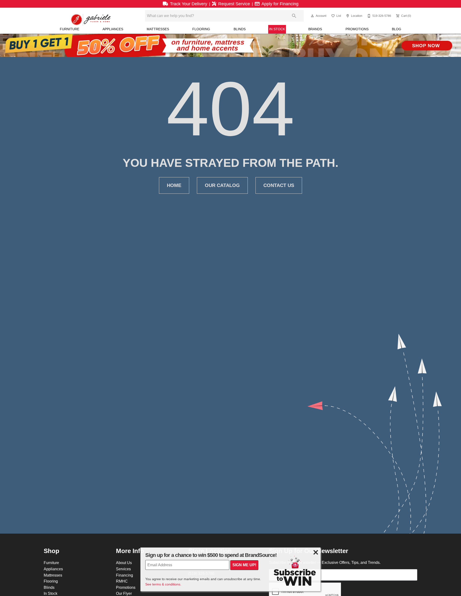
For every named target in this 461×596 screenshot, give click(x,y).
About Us (124, 562)
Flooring (201, 29)
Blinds (240, 29)
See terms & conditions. (163, 584)
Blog (396, 29)
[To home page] (90, 16)
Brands (315, 29)
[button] (312, 16)
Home (174, 185)
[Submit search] (294, 16)
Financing (124, 575)
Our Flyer (124, 593)
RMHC (122, 581)
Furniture (69, 29)
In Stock (277, 29)
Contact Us (278, 185)
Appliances (113, 29)
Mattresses (158, 29)
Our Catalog (222, 185)
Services (123, 569)
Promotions (357, 29)
